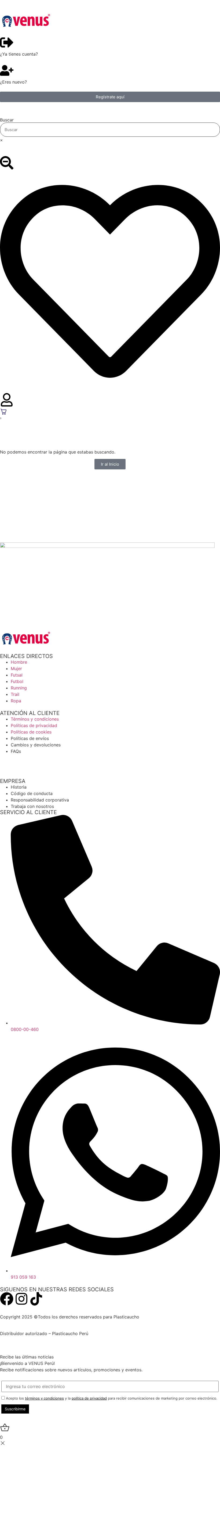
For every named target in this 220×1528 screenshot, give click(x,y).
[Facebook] (6, 1299)
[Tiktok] (36, 1299)
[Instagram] (21, 1299)
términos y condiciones (44, 1398)
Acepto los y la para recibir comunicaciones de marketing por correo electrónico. (111, 1398)
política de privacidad (89, 1398)
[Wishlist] (110, 282)
